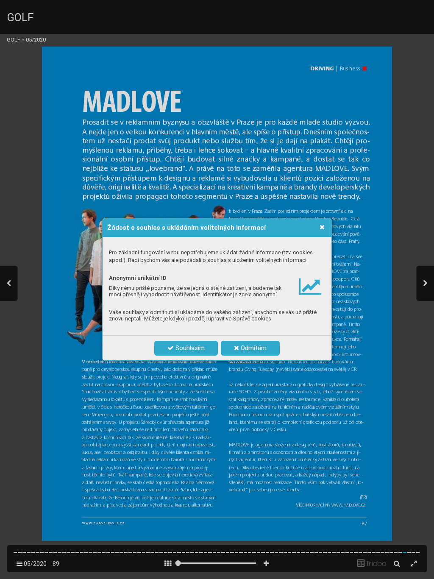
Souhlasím (189, 348)
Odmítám (253, 348)
